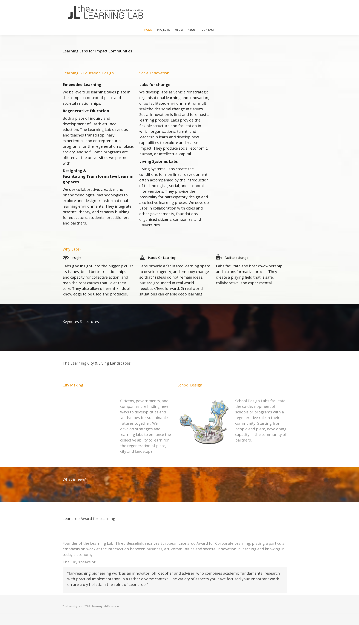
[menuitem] (148, 29)
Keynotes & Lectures (81, 321)
